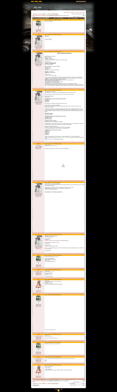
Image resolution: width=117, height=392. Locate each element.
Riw (38, 279)
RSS (84, 3)
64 (61, 90)
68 (61, 255)
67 (61, 234)
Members (72, 12)
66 (61, 182)
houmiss (38, 269)
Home (32, 1)
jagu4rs (38, 255)
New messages (67, 12)
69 (61, 269)
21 (48, 14)
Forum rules (76, 12)
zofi (38, 34)
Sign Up (36, 1)
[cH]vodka (38, 143)
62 (61, 34)
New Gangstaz (43, 15)
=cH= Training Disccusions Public (52, 15)
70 (61, 279)
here (59, 240)
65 (61, 143)
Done (46, 361)
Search (80, 12)
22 (49, 14)
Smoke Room (37, 15)
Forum (33, 15)
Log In (40, 1)
